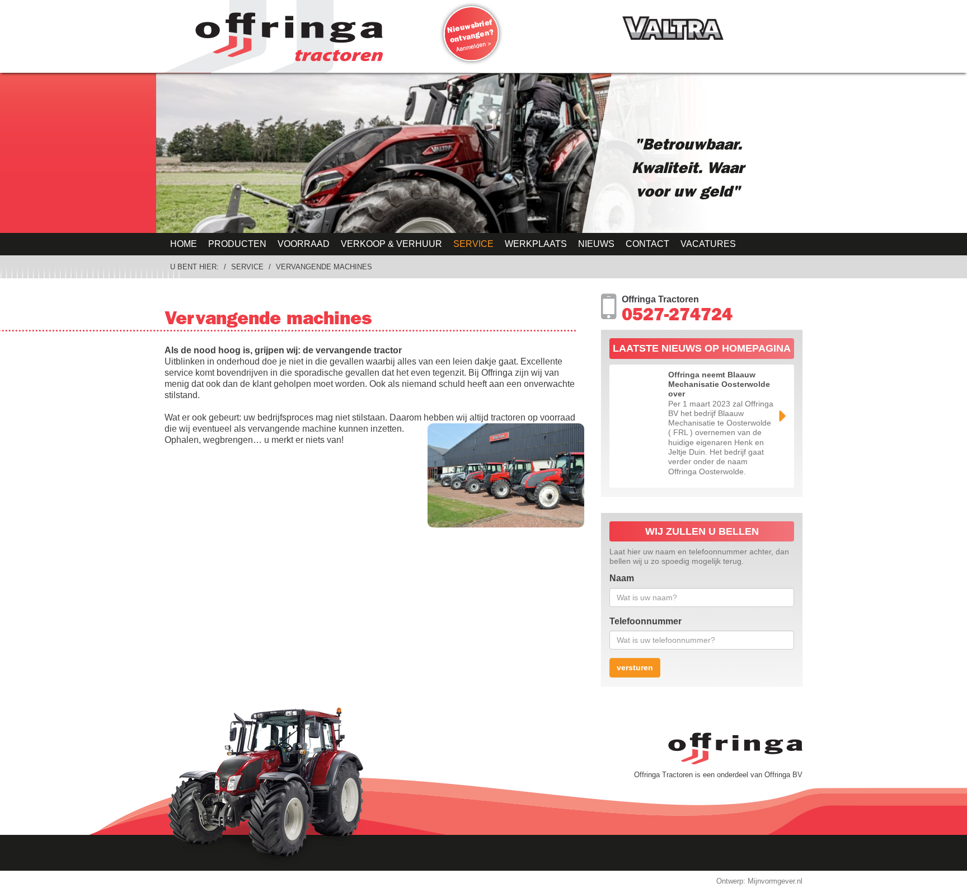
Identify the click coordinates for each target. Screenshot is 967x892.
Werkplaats (536, 244)
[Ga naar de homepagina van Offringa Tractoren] (285, 36)
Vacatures (708, 244)
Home (183, 244)
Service (473, 244)
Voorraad (304, 244)
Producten (237, 244)
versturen (635, 667)
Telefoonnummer (645, 621)
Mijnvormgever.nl (775, 881)
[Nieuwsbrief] (471, 33)
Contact (647, 244)
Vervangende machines (324, 267)
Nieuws (596, 244)
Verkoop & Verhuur (391, 244)
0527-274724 (677, 317)
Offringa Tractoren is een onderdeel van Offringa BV (718, 774)
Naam (621, 578)
